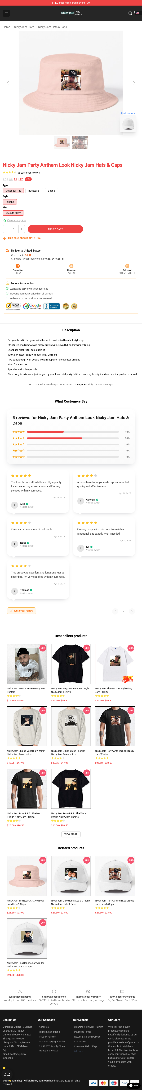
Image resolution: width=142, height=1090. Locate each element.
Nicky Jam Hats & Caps (52, 27)
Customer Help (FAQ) (85, 1046)
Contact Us (80, 1041)
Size (5, 207)
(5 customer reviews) (29, 172)
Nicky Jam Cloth (24, 27)
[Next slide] (133, 82)
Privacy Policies (47, 1036)
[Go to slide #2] (80, 142)
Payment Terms (82, 1031)
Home (6, 27)
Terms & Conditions (49, 1031)
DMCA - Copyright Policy (52, 1041)
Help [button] (136, 1085)
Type (5, 185)
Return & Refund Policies (87, 1036)
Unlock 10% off (7, 1074)
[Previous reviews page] (115, 611)
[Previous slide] (8, 82)
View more (71, 834)
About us (44, 1027)
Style (5, 196)
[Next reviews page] (132, 611)
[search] (130, 13)
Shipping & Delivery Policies (88, 1027)
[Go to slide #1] (62, 142)
